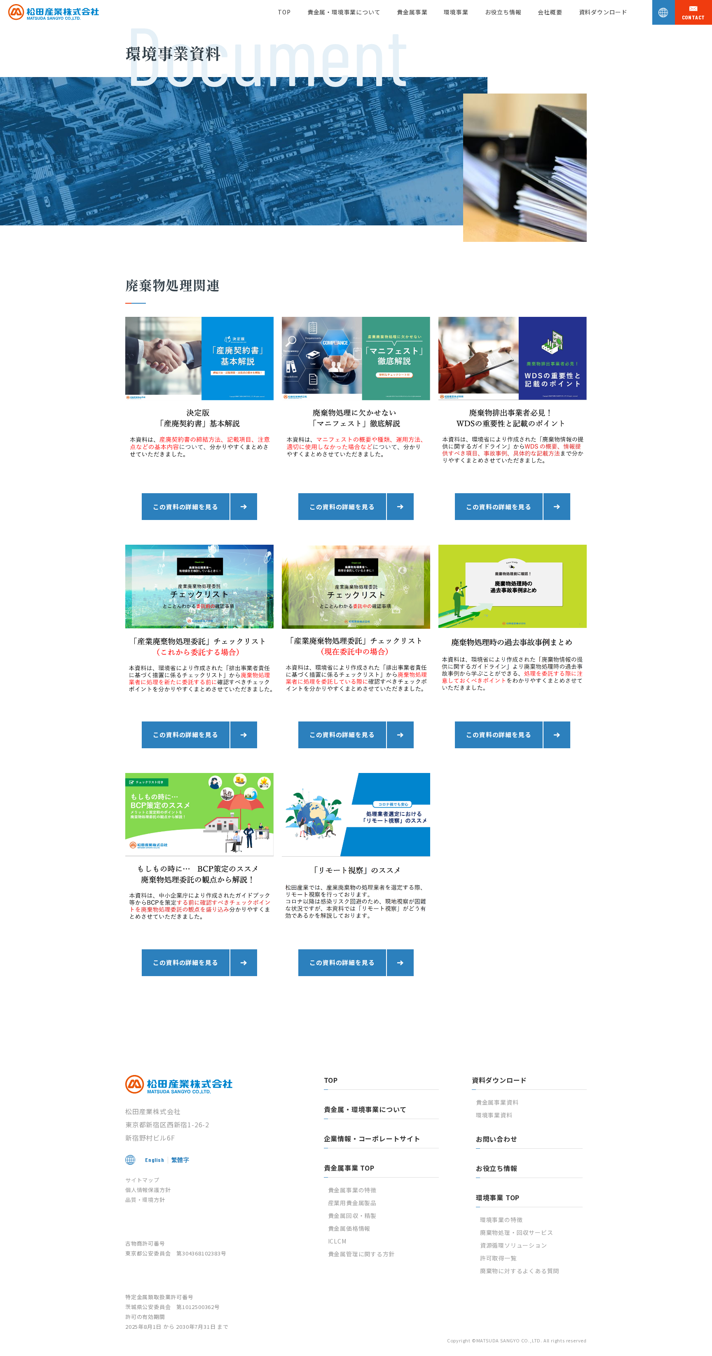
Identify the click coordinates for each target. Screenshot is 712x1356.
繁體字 (180, 1159)
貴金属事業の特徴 (352, 1190)
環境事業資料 (494, 1115)
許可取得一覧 (498, 1258)
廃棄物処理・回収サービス (516, 1232)
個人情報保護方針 (148, 1190)
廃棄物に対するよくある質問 (519, 1271)
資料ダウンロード (603, 12)
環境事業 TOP (498, 1197)
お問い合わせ (497, 1139)
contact (693, 17)
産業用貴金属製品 (352, 1203)
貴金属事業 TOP (349, 1168)
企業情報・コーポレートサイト (372, 1138)
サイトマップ (142, 1180)
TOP (284, 12)
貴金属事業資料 (497, 1102)
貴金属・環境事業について (344, 12)
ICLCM (337, 1241)
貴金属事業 (412, 12)
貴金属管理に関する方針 (361, 1254)
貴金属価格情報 (349, 1228)
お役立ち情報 (503, 12)
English (154, 1159)
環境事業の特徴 (501, 1219)
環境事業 (456, 12)
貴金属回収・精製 (352, 1215)
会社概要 (550, 12)
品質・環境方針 (145, 1200)
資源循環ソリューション (513, 1245)
